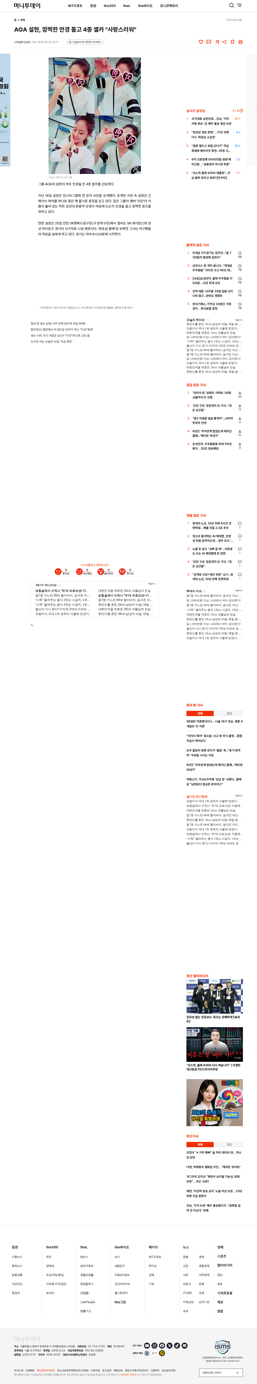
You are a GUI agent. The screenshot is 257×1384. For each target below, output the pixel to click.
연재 (151, 1275)
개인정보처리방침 (46, 1370)
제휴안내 (117, 1370)
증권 (93, 6)
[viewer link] (135, 168)
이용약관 (95, 1370)
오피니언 (204, 1302)
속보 (185, 1311)
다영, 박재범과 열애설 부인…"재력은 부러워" (213, 1167)
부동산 (187, 1284)
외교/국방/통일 (55, 1275)
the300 (110, 6)
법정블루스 (87, 1284)
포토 (220, 1284)
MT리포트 (75, 6)
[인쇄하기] (240, 41)
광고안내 (106, 1370)
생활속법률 (87, 1275)
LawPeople (87, 1302)
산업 (185, 1266)
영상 (220, 1275)
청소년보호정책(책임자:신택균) (73, 1370)
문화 (201, 1284)
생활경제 (204, 1266)
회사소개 (18, 1370)
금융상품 (17, 1275)
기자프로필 (224, 1293)
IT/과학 (187, 1293)
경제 (201, 1257)
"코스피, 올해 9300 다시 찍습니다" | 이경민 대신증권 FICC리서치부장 (213, 1067)
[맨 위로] (248, 1368)
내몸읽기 (120, 1266)
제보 (220, 1302)
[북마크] (232, 41)
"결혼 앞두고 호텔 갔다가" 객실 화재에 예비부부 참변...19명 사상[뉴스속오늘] (211, 150)
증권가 (16, 1293)
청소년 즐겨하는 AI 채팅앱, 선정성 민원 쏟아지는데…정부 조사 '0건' (212, 540)
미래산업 (188, 1302)
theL (127, 6)
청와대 (50, 1266)
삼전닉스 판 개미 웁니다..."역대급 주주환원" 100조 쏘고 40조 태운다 (212, 270)
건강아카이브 (122, 1284)
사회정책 (204, 1275)
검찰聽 (84, 1293)
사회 (185, 1275)
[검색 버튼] (231, 5)
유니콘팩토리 (169, 6)
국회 (48, 1257)
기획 (151, 1284)
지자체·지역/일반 (56, 1284)
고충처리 (155, 1370)
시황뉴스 (17, 1257)
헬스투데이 (121, 1293)
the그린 (120, 1302)
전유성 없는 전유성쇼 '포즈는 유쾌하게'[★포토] (213, 1019)
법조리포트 (87, 1266)
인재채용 (29, 1370)
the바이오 (145, 6)
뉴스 (117, 1257)
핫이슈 (153, 1266)
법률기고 (85, 1311)
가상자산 (17, 1284)
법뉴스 (84, 1257)
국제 (201, 1293)
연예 (22, 19)
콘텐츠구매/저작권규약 (136, 1370)
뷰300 (50, 1293)
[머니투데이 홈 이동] (27, 1339)
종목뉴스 (17, 1266)
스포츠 (221, 1256)
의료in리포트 (122, 1275)
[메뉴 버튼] (239, 5)
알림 (220, 1311)
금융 (185, 1257)
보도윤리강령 (168, 1370)
